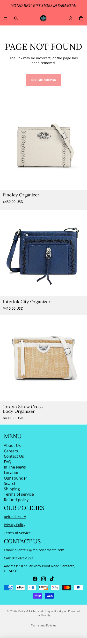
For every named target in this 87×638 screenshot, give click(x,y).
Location (12, 472)
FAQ (7, 461)
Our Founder (15, 478)
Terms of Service (17, 533)
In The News (15, 467)
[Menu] (5, 18)
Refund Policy (15, 516)
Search (10, 483)
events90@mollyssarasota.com (39, 550)
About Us (12, 445)
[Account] (70, 18)
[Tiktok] (52, 579)
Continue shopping (43, 80)
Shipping (12, 489)
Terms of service (19, 494)
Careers (11, 450)
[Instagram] (43, 579)
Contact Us (14, 456)
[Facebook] (35, 579)
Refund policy (16, 499)
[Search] (16, 18)
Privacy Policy (14, 524)
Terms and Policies (43, 625)
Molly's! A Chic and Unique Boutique (42, 611)
